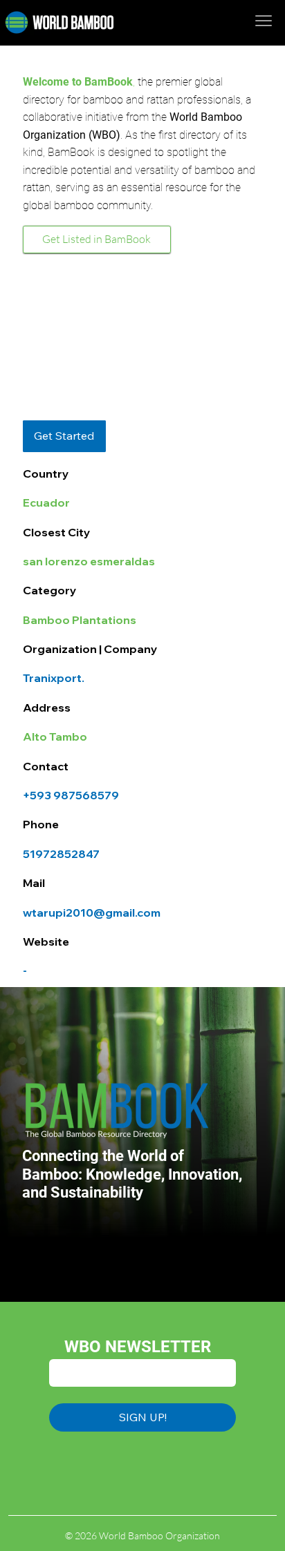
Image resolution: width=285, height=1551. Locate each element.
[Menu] (264, 20)
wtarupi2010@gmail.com (91, 912)
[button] (64, 436)
